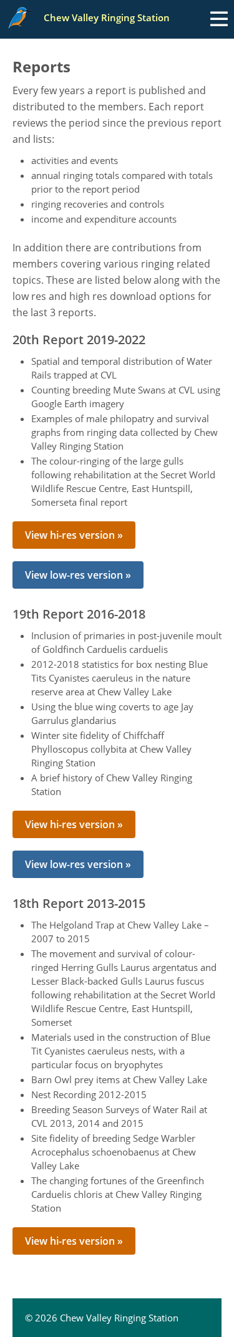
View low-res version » (78, 575)
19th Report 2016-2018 (78, 614)
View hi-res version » (74, 535)
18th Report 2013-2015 (78, 903)
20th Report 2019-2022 (78, 340)
